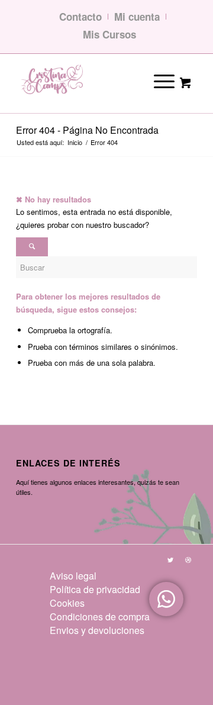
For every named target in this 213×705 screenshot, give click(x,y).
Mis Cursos (109, 34)
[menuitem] (100, 575)
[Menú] (156, 80)
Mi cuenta (137, 16)
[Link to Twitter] (170, 559)
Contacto (80, 16)
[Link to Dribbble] (188, 559)
